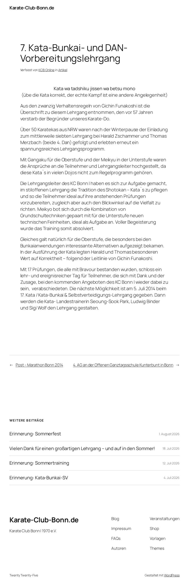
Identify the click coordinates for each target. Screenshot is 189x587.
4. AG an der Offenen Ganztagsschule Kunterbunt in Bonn (123, 364)
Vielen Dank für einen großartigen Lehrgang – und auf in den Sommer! (82, 448)
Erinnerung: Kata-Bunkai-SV (38, 477)
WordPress (172, 575)
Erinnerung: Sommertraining (39, 463)
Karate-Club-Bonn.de (31, 8)
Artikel (62, 70)
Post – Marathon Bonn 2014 (39, 364)
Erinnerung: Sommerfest (35, 433)
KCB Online (46, 70)
